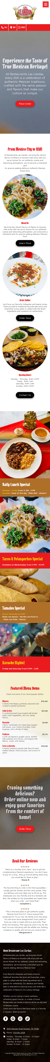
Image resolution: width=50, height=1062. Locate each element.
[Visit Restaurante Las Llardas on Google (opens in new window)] (13, 1018)
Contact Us (25, 395)
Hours (23, 27)
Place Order (25, 103)
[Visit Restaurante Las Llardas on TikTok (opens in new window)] (27, 1018)
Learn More (25, 243)
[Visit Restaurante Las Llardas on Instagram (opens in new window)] (20, 1018)
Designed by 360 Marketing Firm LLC (25, 1055)
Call (5, 27)
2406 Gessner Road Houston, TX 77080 (23, 1029)
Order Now (25, 318)
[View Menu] (46, 4)
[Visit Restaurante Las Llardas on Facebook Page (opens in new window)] (5, 1018)
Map (14, 27)
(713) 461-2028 (19, 1033)
